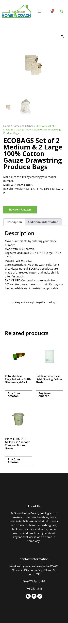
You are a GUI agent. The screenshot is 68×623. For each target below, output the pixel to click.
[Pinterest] (34, 596)
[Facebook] (28, 596)
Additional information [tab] (43, 222)
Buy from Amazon (20, 209)
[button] (39, 11)
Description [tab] (14, 222)
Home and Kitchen (23, 125)
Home (6, 125)
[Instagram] (39, 596)
